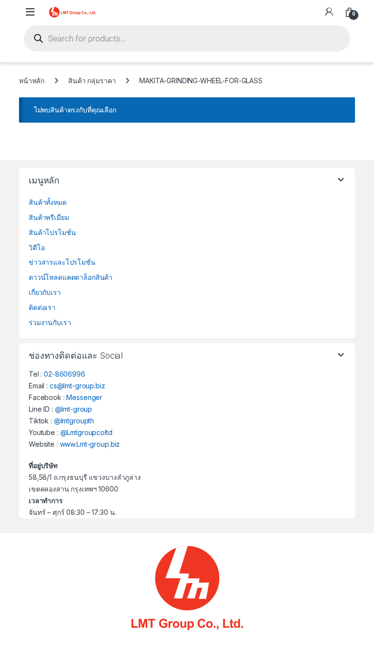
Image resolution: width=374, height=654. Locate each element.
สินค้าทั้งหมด (48, 202)
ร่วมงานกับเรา (50, 322)
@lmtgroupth (74, 421)
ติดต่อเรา (42, 307)
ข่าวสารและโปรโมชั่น (62, 262)
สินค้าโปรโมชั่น (52, 232)
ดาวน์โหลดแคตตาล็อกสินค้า (70, 277)
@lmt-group (74, 409)
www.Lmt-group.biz (90, 444)
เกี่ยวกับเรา (45, 292)
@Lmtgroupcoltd (86, 432)
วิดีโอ (36, 247)
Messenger (84, 397)
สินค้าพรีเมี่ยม (49, 217)
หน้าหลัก (31, 80)
